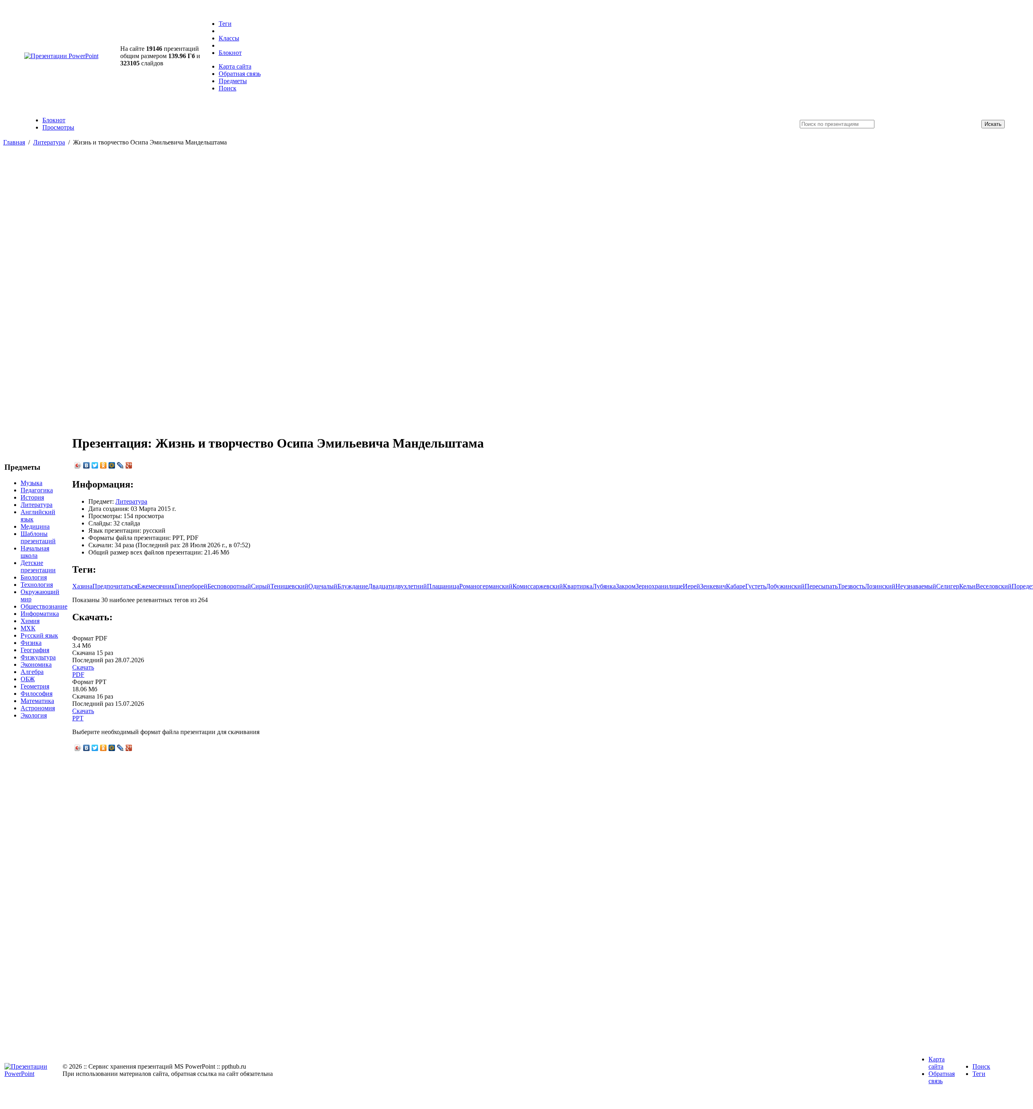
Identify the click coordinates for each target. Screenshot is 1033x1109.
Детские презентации (38, 566)
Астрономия (38, 708)
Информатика (40, 613)
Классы (229, 38)
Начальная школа (35, 552)
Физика (31, 642)
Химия (30, 620)
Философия (36, 693)
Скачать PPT (83, 714)
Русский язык (39, 635)
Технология (37, 584)
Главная (14, 142)
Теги (225, 23)
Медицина (35, 526)
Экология (34, 715)
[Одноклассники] (103, 465)
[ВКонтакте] (86, 465)
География (35, 650)
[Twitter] (95, 465)
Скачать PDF (83, 671)
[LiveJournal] (120, 465)
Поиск (227, 88)
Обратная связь (240, 73)
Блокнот (230, 52)
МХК (28, 628)
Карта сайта (235, 66)
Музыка (31, 482)
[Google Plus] (129, 465)
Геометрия (35, 686)
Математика (37, 700)
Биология (34, 577)
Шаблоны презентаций (38, 537)
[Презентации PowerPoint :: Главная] (61, 55)
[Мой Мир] (112, 465)
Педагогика (37, 490)
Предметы (233, 80)
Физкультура (38, 657)
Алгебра (32, 671)
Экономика (36, 664)
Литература (49, 142)
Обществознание (44, 606)
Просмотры (58, 127)
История (32, 497)
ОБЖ (28, 679)
